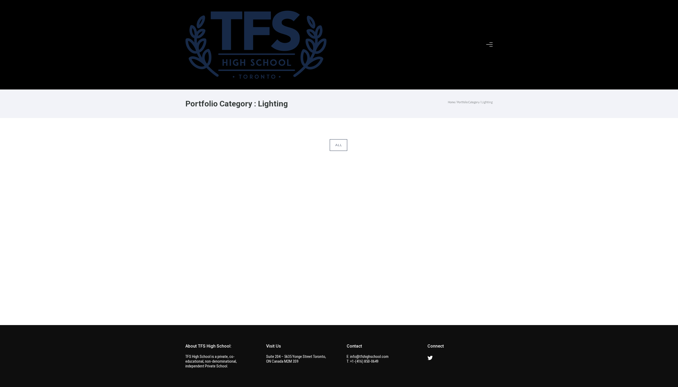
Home (451, 102)
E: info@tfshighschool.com (368, 356)
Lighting (487, 102)
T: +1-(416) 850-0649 (362, 361)
